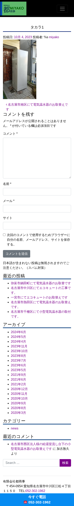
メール (8, 201)
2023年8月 (18, 355)
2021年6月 (18, 379)
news (14, 428)
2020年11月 (19, 393)
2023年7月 (18, 360)
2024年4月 (18, 341)
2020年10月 (19, 398)
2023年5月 (18, 370)
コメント (10, 133)
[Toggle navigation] (62, 9)
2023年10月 (19, 351)
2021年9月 (18, 374)
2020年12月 (19, 389)
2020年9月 (18, 403)
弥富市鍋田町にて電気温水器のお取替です (41, 283)
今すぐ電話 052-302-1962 (39, 499)
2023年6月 (18, 365)
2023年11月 (19, 346)
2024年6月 (18, 332)
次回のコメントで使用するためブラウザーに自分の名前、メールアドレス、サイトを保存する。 (38, 239)
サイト (7, 218)
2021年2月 (18, 384)
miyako (54, 37)
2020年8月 (18, 408)
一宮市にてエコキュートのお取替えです (39, 297)
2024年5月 (18, 336)
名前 (7, 184)
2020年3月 (18, 412)
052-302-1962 (35, 491)
